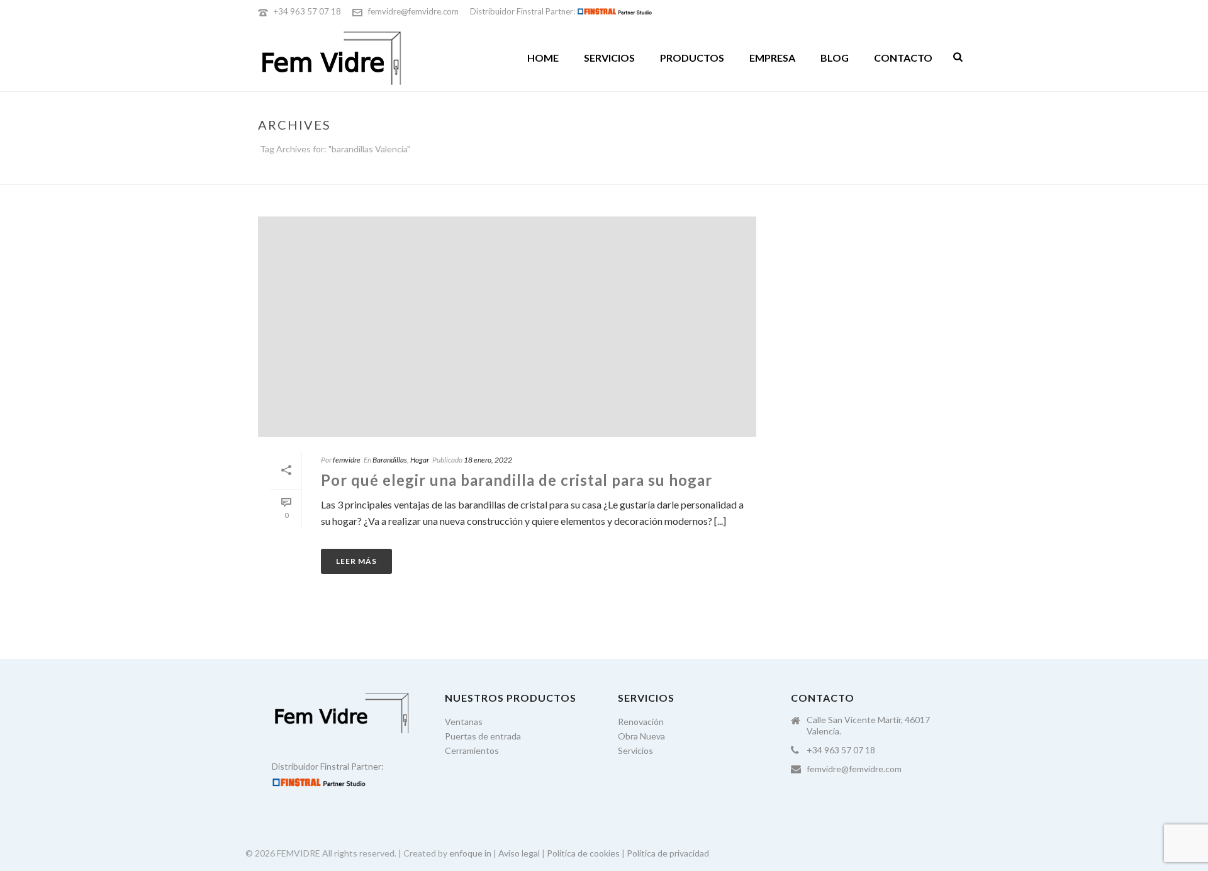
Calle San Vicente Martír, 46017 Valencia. (868, 725)
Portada (827, 172)
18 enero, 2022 (488, 459)
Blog (834, 58)
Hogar (419, 459)
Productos (692, 58)
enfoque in (470, 853)
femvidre (347, 459)
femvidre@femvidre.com (413, 11)
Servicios (609, 58)
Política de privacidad (668, 853)
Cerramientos (472, 750)
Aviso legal (519, 853)
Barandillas (389, 459)
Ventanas (464, 721)
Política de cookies (583, 853)
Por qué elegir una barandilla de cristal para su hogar (516, 480)
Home (543, 58)
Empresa (772, 58)
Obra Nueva (641, 736)
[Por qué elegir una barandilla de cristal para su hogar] (507, 326)
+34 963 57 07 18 (307, 11)
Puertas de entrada (483, 736)
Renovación (641, 721)
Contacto (903, 58)
